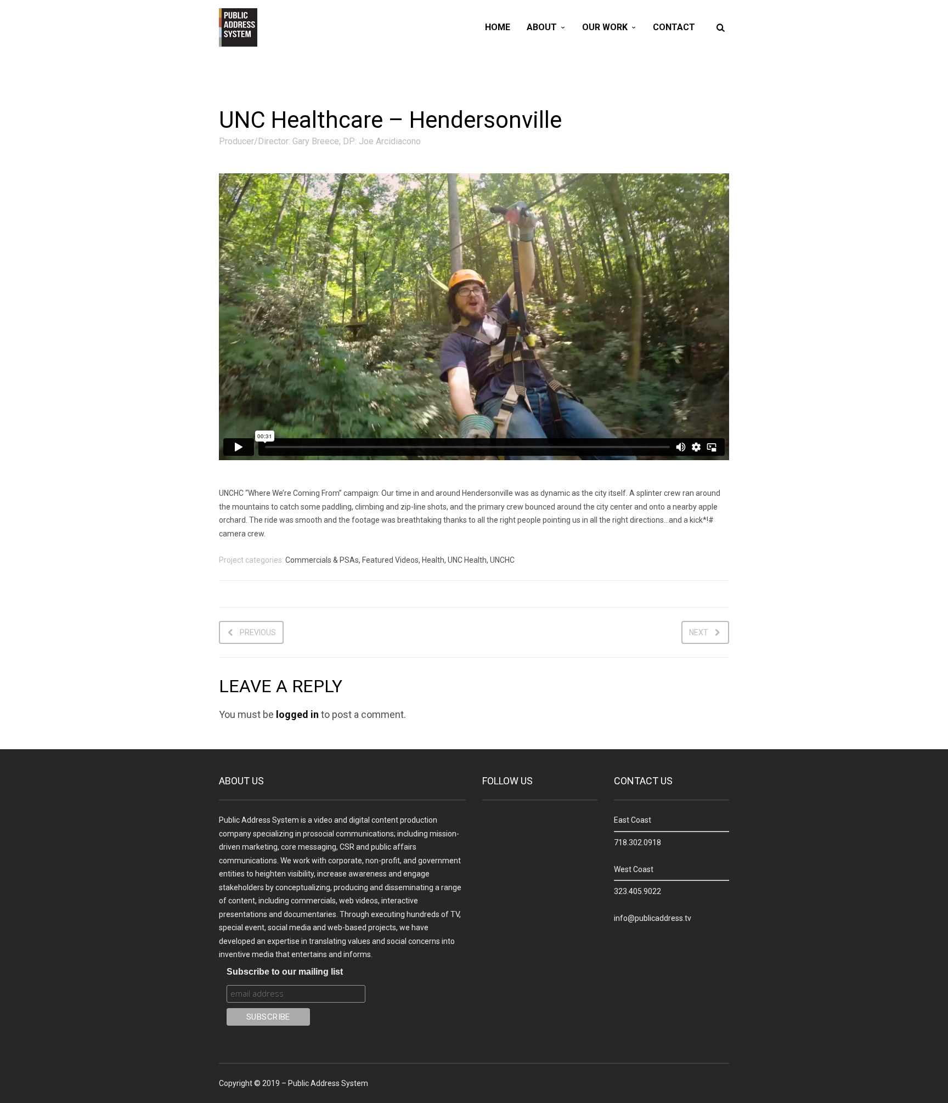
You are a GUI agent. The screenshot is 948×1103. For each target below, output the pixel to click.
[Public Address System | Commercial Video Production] (238, 27)
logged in (297, 714)
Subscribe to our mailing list (285, 971)
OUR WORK (605, 27)
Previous (258, 632)
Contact (674, 27)
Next (698, 632)
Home (497, 27)
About (542, 27)
